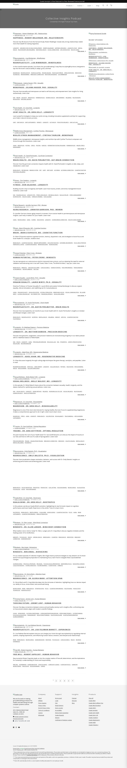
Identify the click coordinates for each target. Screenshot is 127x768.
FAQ (56, 703)
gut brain (57, 170)
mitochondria (22, 368)
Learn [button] (89, 6)
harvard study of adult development (31, 48)
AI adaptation (52, 565)
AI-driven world (18, 564)
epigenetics (63, 342)
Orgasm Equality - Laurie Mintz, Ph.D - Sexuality (37, 282)
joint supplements (30, 122)
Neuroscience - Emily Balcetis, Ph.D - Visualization (38, 456)
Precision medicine (18, 441)
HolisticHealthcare (56, 615)
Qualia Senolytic (93, 710)
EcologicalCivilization (19, 615)
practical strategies (29, 564)
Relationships (78, 391)
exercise (44, 145)
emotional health (41, 50)
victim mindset (17, 269)
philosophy (25, 666)
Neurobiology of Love (55, 391)
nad (14, 97)
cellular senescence (33, 368)
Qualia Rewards (59, 715)
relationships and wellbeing (26, 50)
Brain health (17, 170)
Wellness (45, 391)
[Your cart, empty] (111, 5)
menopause (31, 97)
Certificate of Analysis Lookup (63, 720)
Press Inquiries (42, 703)
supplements (17, 418)
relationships (77, 97)
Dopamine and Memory (66, 243)
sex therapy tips (35, 294)
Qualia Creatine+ (93, 717)
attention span (39, 588)
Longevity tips (31, 195)
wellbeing (69, 97)
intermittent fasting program (57, 145)
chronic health (37, 537)
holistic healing (70, 441)
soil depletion (50, 416)
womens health (50, 97)
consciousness (65, 640)
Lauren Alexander (20, 85)
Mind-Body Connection (37, 74)
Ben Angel (40, 564)
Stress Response (69, 73)
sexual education (34, 292)
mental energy (34, 512)
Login (56, 701)
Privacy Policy (42, 705)
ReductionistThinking (43, 615)
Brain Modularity (43, 244)
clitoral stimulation (46, 292)
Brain (14, 640)
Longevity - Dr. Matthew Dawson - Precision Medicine (40, 332)
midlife (18, 97)
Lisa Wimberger (62, 74)
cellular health (55, 366)
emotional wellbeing (19, 172)
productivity (77, 588)
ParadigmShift (31, 615)
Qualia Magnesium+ (94, 720)
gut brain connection (67, 170)
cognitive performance (29, 514)
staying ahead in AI (30, 565)
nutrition (35, 317)
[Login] (107, 5)
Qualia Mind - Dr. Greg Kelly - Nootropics (34, 502)
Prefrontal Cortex (18, 244)
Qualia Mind (42, 512)
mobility (39, 122)
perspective (44, 487)
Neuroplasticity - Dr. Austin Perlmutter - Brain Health (41, 307)
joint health (20, 122)
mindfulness (47, 537)
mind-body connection (50, 441)
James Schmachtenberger (22, 279)
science (43, 666)
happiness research (61, 48)
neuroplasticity (26, 317)
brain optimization (42, 514)
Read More (81, 51)
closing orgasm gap (23, 294)
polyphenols (17, 319)
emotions (48, 640)
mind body (61, 441)
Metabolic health (53, 195)
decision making (62, 487)
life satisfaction (65, 50)
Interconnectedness (65, 613)
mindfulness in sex (58, 292)
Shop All (91, 698)
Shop (97, 6)
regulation (16, 99)
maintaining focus (66, 564)
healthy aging (75, 50)
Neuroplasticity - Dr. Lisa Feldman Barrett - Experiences (41, 630)
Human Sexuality (18, 393)
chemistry (75, 664)
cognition (54, 537)
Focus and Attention (80, 243)
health (30, 537)
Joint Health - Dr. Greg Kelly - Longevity (33, 112)
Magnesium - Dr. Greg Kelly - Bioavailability (35, 406)
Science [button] (80, 6)
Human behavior (32, 664)
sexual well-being (59, 294)
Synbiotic (60, 565)
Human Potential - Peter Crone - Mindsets (34, 257)
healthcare (16, 343)
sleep (44, 170)
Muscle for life (64, 195)
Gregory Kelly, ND (20, 35)
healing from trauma (36, 441)
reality (73, 640)
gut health (53, 122)
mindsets (24, 267)
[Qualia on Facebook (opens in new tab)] (13, 727)
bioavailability (59, 416)
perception (36, 487)
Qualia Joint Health (94, 713)
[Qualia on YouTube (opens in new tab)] (19, 727)
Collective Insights (19, 565)
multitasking (68, 588)
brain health (41, 416)
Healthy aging (26, 196)
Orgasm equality (23, 292)
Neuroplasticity (25, 73)
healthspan (40, 220)
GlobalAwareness (18, 617)
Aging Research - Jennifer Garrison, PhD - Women (38, 210)
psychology (23, 537)
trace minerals (69, 416)
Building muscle (21, 195)
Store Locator (59, 708)
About (40, 698)
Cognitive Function (27, 243)
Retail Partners (59, 705)
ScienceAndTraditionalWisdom (49, 613)
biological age (51, 342)
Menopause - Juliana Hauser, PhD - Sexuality (35, 87)
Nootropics (16, 512)
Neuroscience (17, 588)
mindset (57, 317)
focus (70, 512)
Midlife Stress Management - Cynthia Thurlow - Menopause (43, 135)
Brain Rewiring (25, 74)
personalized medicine (39, 342)
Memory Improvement (40, 243)
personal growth (26, 99)
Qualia (15, 613)
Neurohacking (53, 244)
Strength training (37, 196)
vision (23, 489)
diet (40, 170)
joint (14, 122)
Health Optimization (30, 393)
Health (18, 342)
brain (24, 588)
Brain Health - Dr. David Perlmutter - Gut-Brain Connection (43, 160)
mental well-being (18, 442)
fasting (27, 145)
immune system (33, 170)
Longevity (29, 391)
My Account (58, 698)
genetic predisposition (74, 342)
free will (15, 664)
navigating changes (79, 564)
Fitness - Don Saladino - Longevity (30, 185)
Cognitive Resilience (31, 244)
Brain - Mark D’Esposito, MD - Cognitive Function (38, 233)
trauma (27, 441)
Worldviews (21, 613)
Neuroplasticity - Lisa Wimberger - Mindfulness (37, 63)
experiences (16, 641)
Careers (40, 713)
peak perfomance (31, 489)
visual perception (27, 487)
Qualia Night (92, 722)
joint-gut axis (74, 122)
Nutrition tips (17, 196)
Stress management (75, 195)
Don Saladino (48, 196)
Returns (57, 717)
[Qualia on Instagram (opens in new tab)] (16, 727)
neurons (78, 640)
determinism (23, 664)
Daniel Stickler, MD (20, 600)
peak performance (67, 267)
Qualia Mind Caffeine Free (96, 703)
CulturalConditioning (33, 613)
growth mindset (28, 269)
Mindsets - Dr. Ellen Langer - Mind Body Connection (39, 527)
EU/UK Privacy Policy (44, 708)
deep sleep (50, 170)
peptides (63, 366)
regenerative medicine (19, 366)
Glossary (74, 701)
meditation (70, 537)
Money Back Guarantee (61, 713)
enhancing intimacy (47, 294)
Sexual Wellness (68, 391)
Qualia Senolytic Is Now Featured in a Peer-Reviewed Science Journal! (62, 1)
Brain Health (17, 243)
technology (16, 590)
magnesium (16, 73)
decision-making (35, 666)
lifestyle (63, 317)
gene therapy (38, 366)
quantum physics (65, 664)
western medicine (26, 343)
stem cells (30, 366)
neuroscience (22, 220)
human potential (56, 267)
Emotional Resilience (51, 74)
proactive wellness (63, 122)
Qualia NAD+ (92, 708)
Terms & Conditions (44, 710)
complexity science (54, 664)
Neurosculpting (36, 73)
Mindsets (16, 537)
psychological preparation (52, 564)
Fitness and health (42, 195)
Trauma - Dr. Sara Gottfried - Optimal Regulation (38, 431)
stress (33, 145)
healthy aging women (74, 220)
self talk (36, 269)
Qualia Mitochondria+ (95, 705)
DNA (58, 342)
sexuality (24, 97)
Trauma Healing (46, 73)
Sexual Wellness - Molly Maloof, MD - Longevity (37, 381)
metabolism (25, 170)
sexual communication (72, 292)
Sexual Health (20, 391)
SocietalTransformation (70, 615)
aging (15, 145)
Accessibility (58, 710)
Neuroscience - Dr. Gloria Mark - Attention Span (37, 578)
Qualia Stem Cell (93, 715)
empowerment (60, 97)
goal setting (52, 487)
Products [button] (69, 6)
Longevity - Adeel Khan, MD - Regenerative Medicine (39, 357)
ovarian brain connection (59, 220)
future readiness (42, 565)
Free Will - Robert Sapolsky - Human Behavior (36, 654)
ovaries (33, 220)
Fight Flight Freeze (57, 73)
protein (38, 145)
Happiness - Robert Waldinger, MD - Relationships (38, 38)
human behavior (26, 539)
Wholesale (41, 715)
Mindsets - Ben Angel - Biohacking (30, 552)
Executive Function (53, 243)
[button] (103, 5)
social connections (53, 50)
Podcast (74, 698)
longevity (16, 48)
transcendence (78, 267)
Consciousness (45, 267)
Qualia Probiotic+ (93, 725)
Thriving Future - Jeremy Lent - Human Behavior (37, 603)
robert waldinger (48, 48)
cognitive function (80, 170)
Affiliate (40, 701)
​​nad (14, 195)
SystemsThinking (78, 613)
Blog (73, 703)
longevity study (72, 48)
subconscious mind (34, 267)
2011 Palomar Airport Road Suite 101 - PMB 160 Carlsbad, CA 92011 (20, 712)
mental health (43, 317)
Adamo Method (37, 391)
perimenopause (40, 97)
